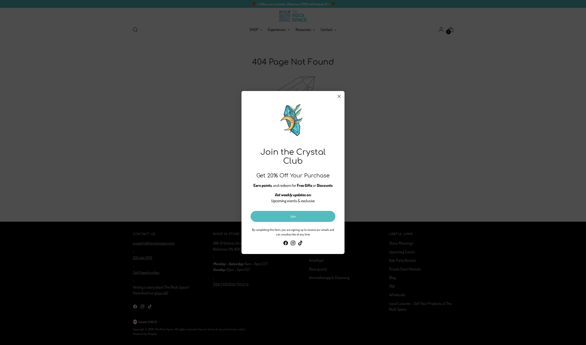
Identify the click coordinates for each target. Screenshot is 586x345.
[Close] (339, 96)
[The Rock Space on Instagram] (293, 243)
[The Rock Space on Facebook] (285, 243)
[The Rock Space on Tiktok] (300, 243)
